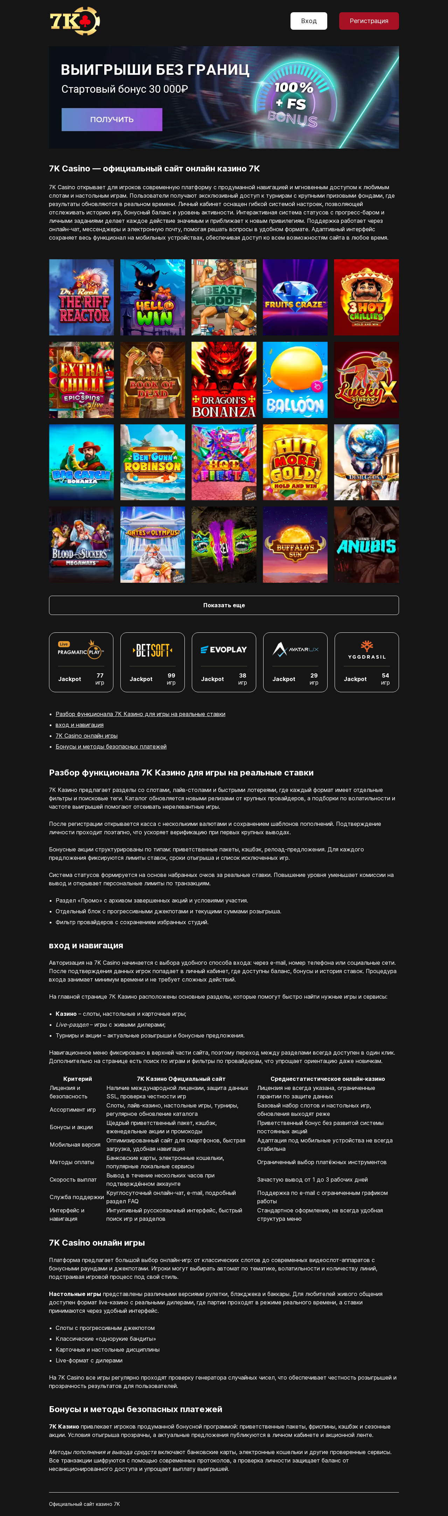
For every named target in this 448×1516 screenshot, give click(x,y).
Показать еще (224, 605)
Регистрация (369, 20)
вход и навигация (80, 724)
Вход (309, 20)
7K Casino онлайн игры (87, 735)
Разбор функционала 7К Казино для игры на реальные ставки (140, 713)
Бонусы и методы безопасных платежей (111, 746)
